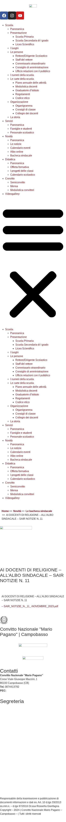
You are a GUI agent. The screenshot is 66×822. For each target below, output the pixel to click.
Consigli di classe (25, 109)
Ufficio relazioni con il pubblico (32, 71)
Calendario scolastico (22, 174)
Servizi (9, 121)
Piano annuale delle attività (30, 82)
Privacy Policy (8, 773)
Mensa (14, 186)
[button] (33, 261)
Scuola (9, 25)
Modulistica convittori (22, 190)
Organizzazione (19, 101)
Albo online (16, 151)
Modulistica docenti (26, 86)
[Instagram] (12, 15)
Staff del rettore (24, 59)
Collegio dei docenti (26, 113)
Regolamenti (22, 94)
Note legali (6, 790)
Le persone (16, 52)
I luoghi (14, 48)
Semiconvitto (17, 182)
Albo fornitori (7, 713)
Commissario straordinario (30, 63)
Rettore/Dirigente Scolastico (31, 55)
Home (5, 511)
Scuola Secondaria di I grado (31, 40)
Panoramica (17, 29)
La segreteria (7, 705)
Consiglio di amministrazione (31, 67)
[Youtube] (20, 15)
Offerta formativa (19, 167)
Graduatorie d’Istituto (27, 90)
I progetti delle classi (21, 170)
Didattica (10, 159)
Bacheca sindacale (21, 155)
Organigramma (23, 105)
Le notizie (15, 144)
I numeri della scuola (22, 75)
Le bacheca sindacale (39, 511)
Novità (8, 136)
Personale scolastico (22, 132)
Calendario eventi (20, 147)
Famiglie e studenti (21, 128)
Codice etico (22, 98)
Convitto (10, 178)
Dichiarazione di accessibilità (16, 781)
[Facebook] (4, 15)
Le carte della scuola (22, 78)
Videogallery (12, 193)
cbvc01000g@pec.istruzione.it (24, 690)
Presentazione (18, 32)
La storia (15, 117)
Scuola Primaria (24, 36)
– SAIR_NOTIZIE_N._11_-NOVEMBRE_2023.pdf (30, 606)
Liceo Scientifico (24, 44)
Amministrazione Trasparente (16, 719)
